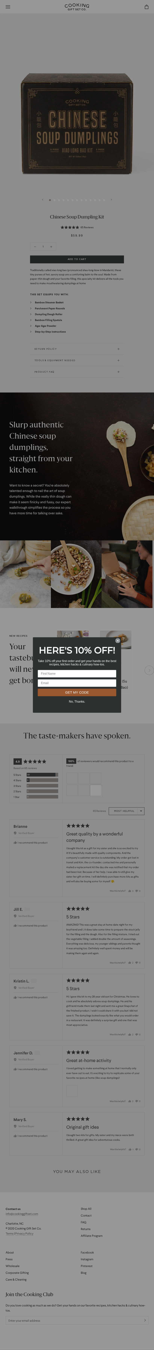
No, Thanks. (77, 701)
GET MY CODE (77, 692)
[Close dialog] (118, 641)
